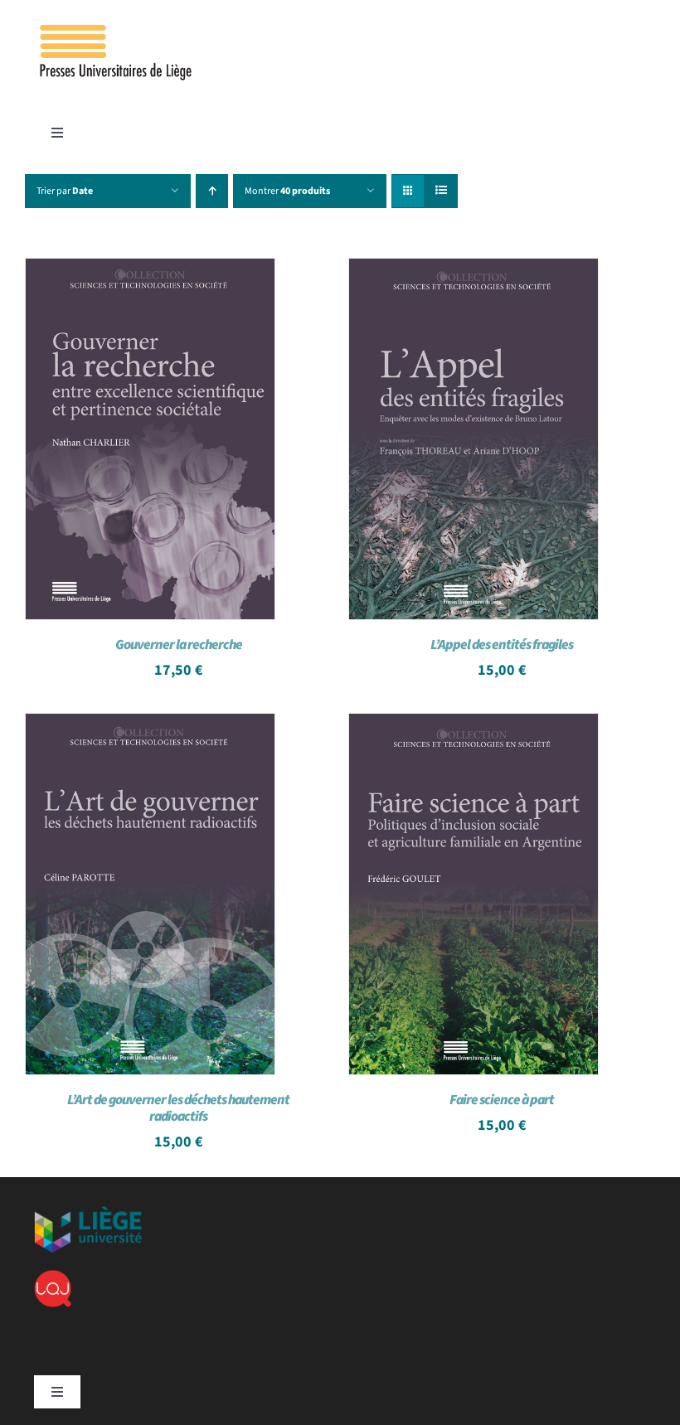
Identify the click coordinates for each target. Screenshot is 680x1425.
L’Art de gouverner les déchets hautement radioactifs (178, 1108)
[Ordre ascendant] (212, 191)
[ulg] (88, 1213)
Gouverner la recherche (178, 645)
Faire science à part (501, 1100)
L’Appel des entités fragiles (501, 645)
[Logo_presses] (117, 31)
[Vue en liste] (441, 191)
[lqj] (52, 1276)
